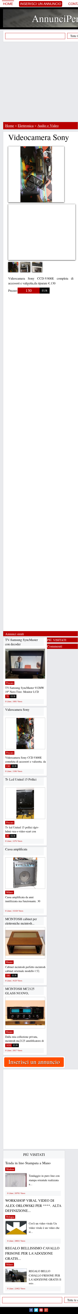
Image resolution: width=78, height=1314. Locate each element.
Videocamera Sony (17, 709)
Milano (9, 892)
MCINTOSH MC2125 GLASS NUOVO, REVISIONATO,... (19, 993)
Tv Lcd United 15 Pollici (20, 779)
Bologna (10, 1216)
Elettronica (26, 125)
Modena (10, 1169)
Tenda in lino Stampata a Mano (28, 1162)
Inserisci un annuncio (40, 4)
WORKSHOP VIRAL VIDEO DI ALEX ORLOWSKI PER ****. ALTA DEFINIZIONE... (33, 1205)
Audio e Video (48, 125)
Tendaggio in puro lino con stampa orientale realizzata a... (44, 1180)
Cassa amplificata (16, 849)
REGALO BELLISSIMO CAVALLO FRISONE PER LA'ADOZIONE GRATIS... (32, 1253)
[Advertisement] (39, 82)
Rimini (9, 962)
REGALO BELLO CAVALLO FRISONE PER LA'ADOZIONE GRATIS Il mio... (45, 1277)
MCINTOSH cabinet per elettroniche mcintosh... (21, 921)
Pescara (9, 683)
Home (8, 4)
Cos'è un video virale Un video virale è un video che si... (44, 1227)
